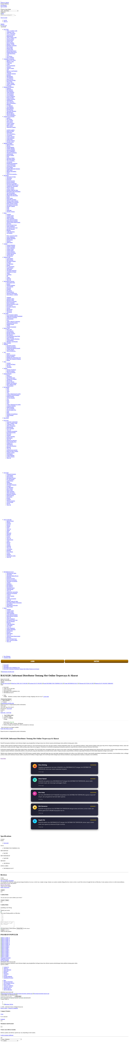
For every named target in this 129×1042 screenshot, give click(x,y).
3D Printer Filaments (11, 270)
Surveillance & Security (12, 205)
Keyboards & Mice (11, 80)
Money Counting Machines (13, 339)
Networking (9, 496)
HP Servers (9, 310)
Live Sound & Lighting (12, 314)
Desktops (9, 88)
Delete (7, 900)
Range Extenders (11, 302)
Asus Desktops (10, 93)
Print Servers (10, 305)
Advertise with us (8, 987)
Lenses (8, 597)
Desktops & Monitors (9, 87)
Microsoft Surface (11, 159)
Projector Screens (11, 180)
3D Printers (9, 269)
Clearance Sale (7, 657)
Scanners (9, 262)
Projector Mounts (11, 182)
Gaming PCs (10, 443)
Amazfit (8, 545)
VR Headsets (10, 255)
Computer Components (12, 421)
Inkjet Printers (10, 259)
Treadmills (9, 367)
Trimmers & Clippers (11, 379)
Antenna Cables (10, 298)
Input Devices (10, 79)
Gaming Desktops (11, 99)
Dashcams (9, 210)
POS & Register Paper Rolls (13, 336)
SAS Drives (9, 56)
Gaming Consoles (11, 246)
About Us (6, 968)
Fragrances (9, 376)
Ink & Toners (10, 488)
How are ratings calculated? (7, 880)
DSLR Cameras (10, 187)
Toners (8, 273)
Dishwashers (10, 242)
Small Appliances (11, 226)
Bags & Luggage (11, 371)
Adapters (9, 67)
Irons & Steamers (11, 229)
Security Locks (10, 142)
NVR (8, 209)
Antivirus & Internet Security (13, 348)
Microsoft (9, 533)
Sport (5, 361)
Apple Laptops (10, 124)
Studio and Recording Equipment (14, 316)
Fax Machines (10, 264)
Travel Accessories (11, 372)
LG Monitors (10, 105)
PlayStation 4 (10, 586)
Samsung (9, 278)
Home (5, 213)
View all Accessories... (12, 174)
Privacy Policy (7, 984)
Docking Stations (11, 140)
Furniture (9, 214)
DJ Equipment (10, 318)
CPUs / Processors (11, 33)
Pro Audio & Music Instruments (14, 602)
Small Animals (10, 415)
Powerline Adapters (11, 306)
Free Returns (4, 5)
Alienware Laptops (11, 127)
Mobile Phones (10, 144)
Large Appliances (11, 237)
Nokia (8, 527)
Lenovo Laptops (10, 123)
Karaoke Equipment (11, 326)
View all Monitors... (11, 115)
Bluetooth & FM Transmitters (13, 191)
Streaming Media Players (12, 184)
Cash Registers (10, 340)
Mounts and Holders (11, 171)
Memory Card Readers (12, 71)
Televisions (9, 178)
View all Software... (11, 351)
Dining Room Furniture (12, 221)
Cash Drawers (10, 331)
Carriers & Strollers (11, 406)
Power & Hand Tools (12, 225)
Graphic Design (10, 349)
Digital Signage (10, 495)
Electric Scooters (10, 356)
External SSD (10, 49)
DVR (8, 207)
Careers (5, 975)
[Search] (15, 15)
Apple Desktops (10, 92)
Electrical (9, 223)
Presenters (9, 85)
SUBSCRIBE (18, 996)
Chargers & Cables (11, 166)
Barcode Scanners (11, 333)
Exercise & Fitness (11, 364)
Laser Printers (10, 258)
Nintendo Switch (11, 588)
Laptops (8, 117)
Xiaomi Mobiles (10, 147)
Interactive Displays (11, 494)
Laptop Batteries (10, 138)
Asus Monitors (10, 107)
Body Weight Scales (11, 384)
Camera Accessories (11, 598)
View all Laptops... (11, 134)
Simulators (9, 584)
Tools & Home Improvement (13, 222)
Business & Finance (11, 347)
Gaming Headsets (11, 251)
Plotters (8, 265)
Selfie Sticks (9, 170)
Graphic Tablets (10, 83)
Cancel (2, 900)
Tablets (8, 530)
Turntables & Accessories (13, 202)
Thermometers (10, 385)
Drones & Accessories (12, 593)
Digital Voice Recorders (12, 195)
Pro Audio (6, 313)
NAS (8, 55)
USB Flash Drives (11, 53)
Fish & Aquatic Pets (11, 410)
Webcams (9, 72)
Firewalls (9, 288)
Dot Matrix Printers (11, 261)
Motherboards (10, 36)
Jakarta (5, 2)
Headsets (9, 75)
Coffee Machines (11, 231)
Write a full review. (5, 887)
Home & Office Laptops (12, 451)
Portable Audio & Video (12, 190)
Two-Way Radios (11, 193)
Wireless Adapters (11, 285)
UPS (8, 69)
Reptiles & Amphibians (12, 414)
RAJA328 (6, 420)
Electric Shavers (10, 381)
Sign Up (6, 21)
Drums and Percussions (12, 322)
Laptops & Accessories (9, 116)
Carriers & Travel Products (13, 395)
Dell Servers (9, 309)
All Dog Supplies (11, 397)
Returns (5, 972)
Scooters (9, 363)
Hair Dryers (9, 380)
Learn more (46, 696)
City (2, 1040)
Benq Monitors (10, 108)
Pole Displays (10, 335)
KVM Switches (10, 292)
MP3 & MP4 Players (11, 194)
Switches (9, 289)
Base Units (9, 329)
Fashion (5, 368)
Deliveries (6, 971)
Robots (8, 360)
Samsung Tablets (11, 158)
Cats (8, 399)
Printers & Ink (7, 257)
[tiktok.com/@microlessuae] (8, 1004)
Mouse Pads (9, 81)
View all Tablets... (11, 160)
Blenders (9, 230)
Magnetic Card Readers (12, 341)
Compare (4, 702)
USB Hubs (9, 63)
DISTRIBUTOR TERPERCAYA (12, 667)
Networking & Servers (9, 281)
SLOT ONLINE (7, 519)
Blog (5, 980)
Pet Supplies (6, 387)
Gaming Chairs (10, 215)
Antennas (9, 297)
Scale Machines (10, 337)
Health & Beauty (8, 373)
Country (3, 1039)
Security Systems (11, 211)
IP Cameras (9, 290)
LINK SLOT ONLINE (22, 683)
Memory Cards (10, 61)
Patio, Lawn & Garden (12, 235)
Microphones (10, 76)
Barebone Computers (12, 45)
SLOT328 (6, 29)
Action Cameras (10, 188)
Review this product (5, 884)
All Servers (9, 312)
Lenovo (8, 537)
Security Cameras (11, 206)
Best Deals (6, 418)
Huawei (8, 525)
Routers (8, 284)
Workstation (9, 132)
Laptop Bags (10, 139)
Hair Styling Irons (11, 377)
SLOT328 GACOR (89, 683)
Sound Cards (10, 41)
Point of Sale (7, 328)
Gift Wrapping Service (9, 983)
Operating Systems (11, 345)
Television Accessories (12, 581)
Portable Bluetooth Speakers (13, 168)
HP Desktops (10, 89)
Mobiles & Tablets (8, 143)
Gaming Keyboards (11, 253)
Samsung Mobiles (11, 150)
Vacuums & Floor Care (12, 227)
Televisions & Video (11, 573)
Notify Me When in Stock (7, 728)
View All (9, 280)
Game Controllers (11, 84)
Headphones (9, 438)
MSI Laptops (10, 126)
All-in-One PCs (10, 101)
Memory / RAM (10, 44)
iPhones (8, 146)
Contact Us (6, 967)
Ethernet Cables (10, 300)
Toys (5, 352)
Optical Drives (10, 40)
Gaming (5, 243)
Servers (8, 308)
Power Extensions (11, 65)
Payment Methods (8, 976)
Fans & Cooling (10, 38)
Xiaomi (8, 526)
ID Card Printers (10, 266)
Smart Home (10, 604)
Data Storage (10, 46)
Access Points (10, 286)
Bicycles (9, 365)
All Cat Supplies (10, 408)
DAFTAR (96, 661)
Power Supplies (10, 42)
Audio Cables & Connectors (13, 321)
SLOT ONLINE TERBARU (106, 683)
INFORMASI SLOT (9, 572)
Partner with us (7, 988)
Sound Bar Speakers (11, 199)
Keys (8, 320)
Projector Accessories (12, 183)
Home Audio (10, 198)
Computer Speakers (11, 73)
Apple (8, 541)
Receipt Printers (10, 332)
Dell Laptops (10, 122)
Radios (8, 197)
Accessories (9, 135)
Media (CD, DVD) (11, 60)
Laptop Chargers (10, 136)
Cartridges (9, 274)
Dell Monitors (10, 109)
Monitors (9, 104)
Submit (2, 890)
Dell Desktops (10, 91)
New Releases (7, 656)
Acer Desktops (10, 95)
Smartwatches (10, 154)
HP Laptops (9, 119)
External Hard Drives (12, 52)
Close (2, 1014)
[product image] (7, 671)
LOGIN (32, 661)
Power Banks (10, 167)
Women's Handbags (11, 369)
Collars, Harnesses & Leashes (14, 393)
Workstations (10, 100)
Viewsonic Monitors (11, 111)
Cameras (9, 594)
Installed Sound (10, 324)
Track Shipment (7, 969)
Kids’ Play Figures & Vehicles (14, 359)
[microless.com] (2, 13)
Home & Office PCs (11, 442)
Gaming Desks (10, 217)
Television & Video (11, 176)
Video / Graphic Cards (12, 30)
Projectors (9, 179)
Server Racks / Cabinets (12, 294)
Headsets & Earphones (12, 163)
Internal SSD (10, 48)
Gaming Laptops (10, 130)
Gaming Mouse (10, 254)
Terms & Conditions (8, 985)
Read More (3, 758)
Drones (8, 353)
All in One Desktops (11, 446)
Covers (8, 553)
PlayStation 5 (10, 585)
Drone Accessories (11, 355)
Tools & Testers (10, 68)
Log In (5, 20)
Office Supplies (7, 343)
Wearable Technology (12, 152)
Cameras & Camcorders (12, 186)
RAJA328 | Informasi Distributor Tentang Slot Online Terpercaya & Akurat (21, 669)
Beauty (8, 375)
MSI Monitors (10, 112)
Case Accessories (11, 34)
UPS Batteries (10, 77)
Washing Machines (11, 238)
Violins (8, 325)
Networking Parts (11, 282)
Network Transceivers (12, 293)
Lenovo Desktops (11, 96)
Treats (8, 391)
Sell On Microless (8, 989)
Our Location (4, 6)
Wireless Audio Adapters (12, 201)
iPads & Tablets (10, 155)
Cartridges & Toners (11, 272)
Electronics (6, 175)
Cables (8, 64)
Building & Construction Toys (14, 357)
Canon (8, 277)
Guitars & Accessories (12, 317)
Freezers (9, 241)
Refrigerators (10, 239)
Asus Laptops (10, 120)
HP (7, 276)
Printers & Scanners (11, 474)
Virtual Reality (10, 589)
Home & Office (10, 97)
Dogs (8, 388)
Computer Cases (10, 32)
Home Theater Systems (12, 203)
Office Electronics (11, 492)
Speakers (9, 435)
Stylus (8, 172)
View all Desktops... (11, 103)
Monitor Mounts (10, 113)
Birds (8, 412)
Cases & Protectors (11, 164)
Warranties (6, 973)
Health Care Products (12, 383)
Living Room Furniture (12, 219)
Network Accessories (12, 301)
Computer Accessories (9, 59)
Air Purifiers (9, 233)
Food (8, 389)
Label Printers (10, 268)
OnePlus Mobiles (11, 148)
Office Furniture (10, 218)
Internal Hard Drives (11, 51)
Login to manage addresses (7, 1035)
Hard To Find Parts (8, 981)
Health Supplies (10, 396)
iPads (8, 156)
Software (6, 344)
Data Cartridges (10, 57)
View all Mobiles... (11, 151)
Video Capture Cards (11, 37)
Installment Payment (8, 977)
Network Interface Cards (12, 304)
